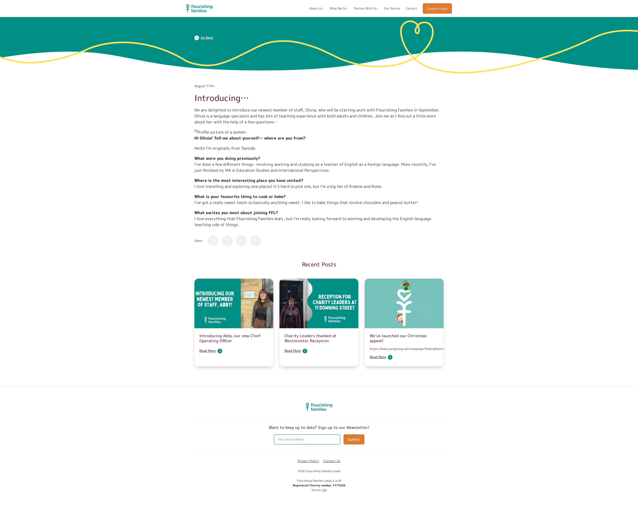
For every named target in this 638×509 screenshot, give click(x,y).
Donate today (437, 8)
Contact (411, 8)
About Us (316, 8)
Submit (354, 439)
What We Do (338, 8)
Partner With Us (365, 8)
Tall (324, 490)
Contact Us (331, 460)
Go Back (207, 37)
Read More (207, 350)
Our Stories (392, 8)
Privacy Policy (308, 460)
